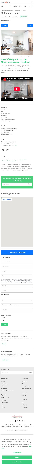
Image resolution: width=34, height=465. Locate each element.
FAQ (16, 145)
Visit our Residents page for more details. (13, 161)
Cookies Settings (17, 452)
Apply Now (24, 16)
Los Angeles (4, 388)
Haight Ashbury (13, 10)
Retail (23, 390)
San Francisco (4, 10)
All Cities (3, 381)
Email (5, 25)
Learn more (23, 159)
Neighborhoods (5, 398)
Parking (3, 407)
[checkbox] (1, 317)
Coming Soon (4, 402)
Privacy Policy (5, 424)
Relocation (24, 393)
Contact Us (24, 407)
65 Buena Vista (22, 10)
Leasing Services (26, 386)
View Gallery (6, 51)
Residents (24, 405)
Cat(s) (4, 317)
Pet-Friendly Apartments (7, 390)
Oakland (3, 386)
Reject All (17, 457)
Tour (2, 405)
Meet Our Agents (26, 388)
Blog (23, 383)
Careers (24, 395)
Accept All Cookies (17, 462)
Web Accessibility (17, 426)
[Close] (32, 437)
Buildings (3, 400)
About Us (24, 381)
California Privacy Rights (16, 424)
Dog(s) (4, 320)
